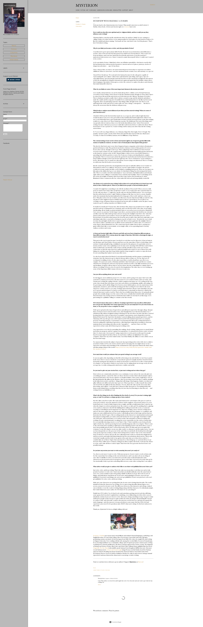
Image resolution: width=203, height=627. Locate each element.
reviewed (127, 27)
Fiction (82, 10)
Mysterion (87, 5)
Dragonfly (96, 548)
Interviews (79, 26)
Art (87, 10)
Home (78, 10)
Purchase (92, 10)
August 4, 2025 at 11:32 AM (111, 578)
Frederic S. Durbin (81, 24)
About (131, 10)
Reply (99, 584)
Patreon (140, 562)
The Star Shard (104, 548)
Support (125, 10)
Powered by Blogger (116, 622)
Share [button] (77, 18)
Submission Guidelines (104, 10)
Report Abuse (7, 180)
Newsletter (117, 10)
